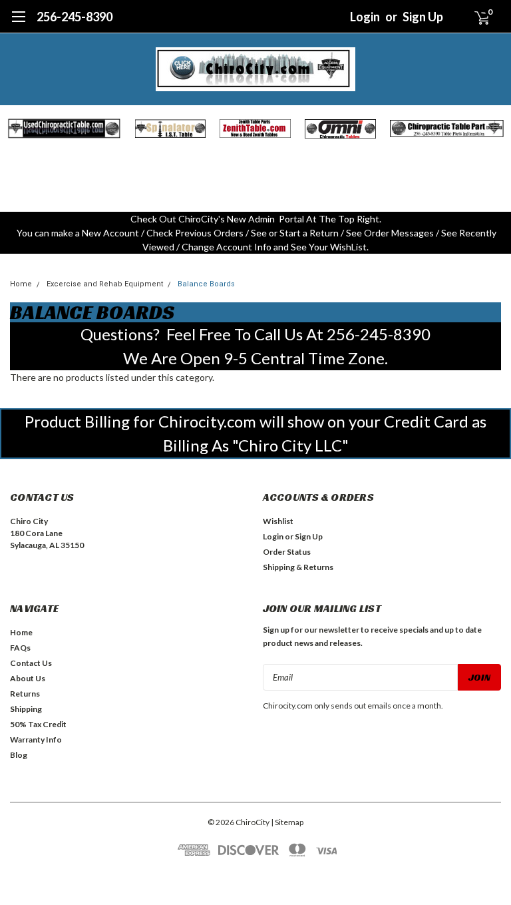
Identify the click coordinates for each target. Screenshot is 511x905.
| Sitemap (287, 822)
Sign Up (423, 16)
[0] (476, 16)
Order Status (287, 552)
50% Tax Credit (38, 724)
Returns (25, 694)
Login (365, 16)
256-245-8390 (74, 16)
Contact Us (31, 663)
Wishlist (278, 521)
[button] (64, 128)
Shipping (26, 709)
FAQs (20, 648)
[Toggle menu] (18, 23)
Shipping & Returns (298, 567)
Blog (18, 755)
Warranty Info (36, 740)
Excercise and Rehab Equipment (105, 284)
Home (21, 284)
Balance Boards (206, 284)
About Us (27, 678)
